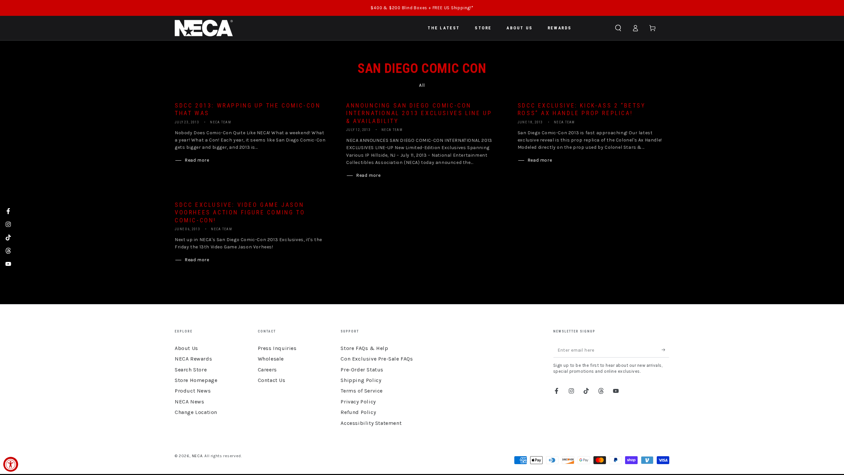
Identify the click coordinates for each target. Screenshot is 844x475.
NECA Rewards (193, 359)
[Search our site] (618, 28)
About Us (186, 348)
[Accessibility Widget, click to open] (10, 464)
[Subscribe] (665, 350)
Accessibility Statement (371, 423)
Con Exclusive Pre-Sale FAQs (377, 359)
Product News (193, 391)
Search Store (191, 369)
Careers (267, 369)
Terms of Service (362, 391)
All (422, 85)
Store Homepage (196, 380)
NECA (197, 456)
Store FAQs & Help (364, 348)
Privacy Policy (358, 401)
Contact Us (272, 380)
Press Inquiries (277, 348)
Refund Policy (358, 412)
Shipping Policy (361, 380)
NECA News (189, 401)
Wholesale (271, 359)
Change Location (196, 412)
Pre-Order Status (362, 369)
